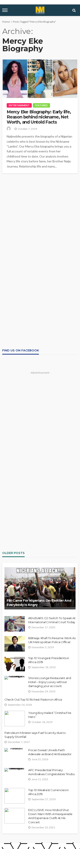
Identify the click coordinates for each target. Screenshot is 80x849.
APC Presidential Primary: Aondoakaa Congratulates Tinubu (51, 772)
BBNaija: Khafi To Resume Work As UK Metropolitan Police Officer (52, 640)
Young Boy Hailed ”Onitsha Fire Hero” (49, 715)
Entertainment (19, 105)
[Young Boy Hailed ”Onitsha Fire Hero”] (14, 718)
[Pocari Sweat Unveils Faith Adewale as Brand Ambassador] (14, 750)
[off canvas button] (5, 10)
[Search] (74, 10)
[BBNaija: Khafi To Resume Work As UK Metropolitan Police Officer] (14, 644)
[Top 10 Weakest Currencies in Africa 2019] (14, 796)
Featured (41, 105)
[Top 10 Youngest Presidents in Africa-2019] (14, 664)
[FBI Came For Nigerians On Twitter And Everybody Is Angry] (40, 588)
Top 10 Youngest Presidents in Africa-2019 (48, 660)
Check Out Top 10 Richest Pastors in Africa (33, 699)
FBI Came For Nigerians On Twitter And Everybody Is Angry (39, 603)
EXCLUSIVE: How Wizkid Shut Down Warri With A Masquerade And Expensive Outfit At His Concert (50, 816)
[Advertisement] (40, 215)
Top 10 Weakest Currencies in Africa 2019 (48, 792)
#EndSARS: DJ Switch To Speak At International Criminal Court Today (52, 620)
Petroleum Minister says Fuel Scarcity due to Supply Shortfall (35, 735)
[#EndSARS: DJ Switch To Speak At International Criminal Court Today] (14, 624)
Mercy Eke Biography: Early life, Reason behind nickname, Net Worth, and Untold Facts (39, 117)
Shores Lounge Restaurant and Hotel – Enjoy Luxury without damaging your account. (49, 682)
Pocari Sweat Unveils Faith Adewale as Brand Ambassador (50, 752)
